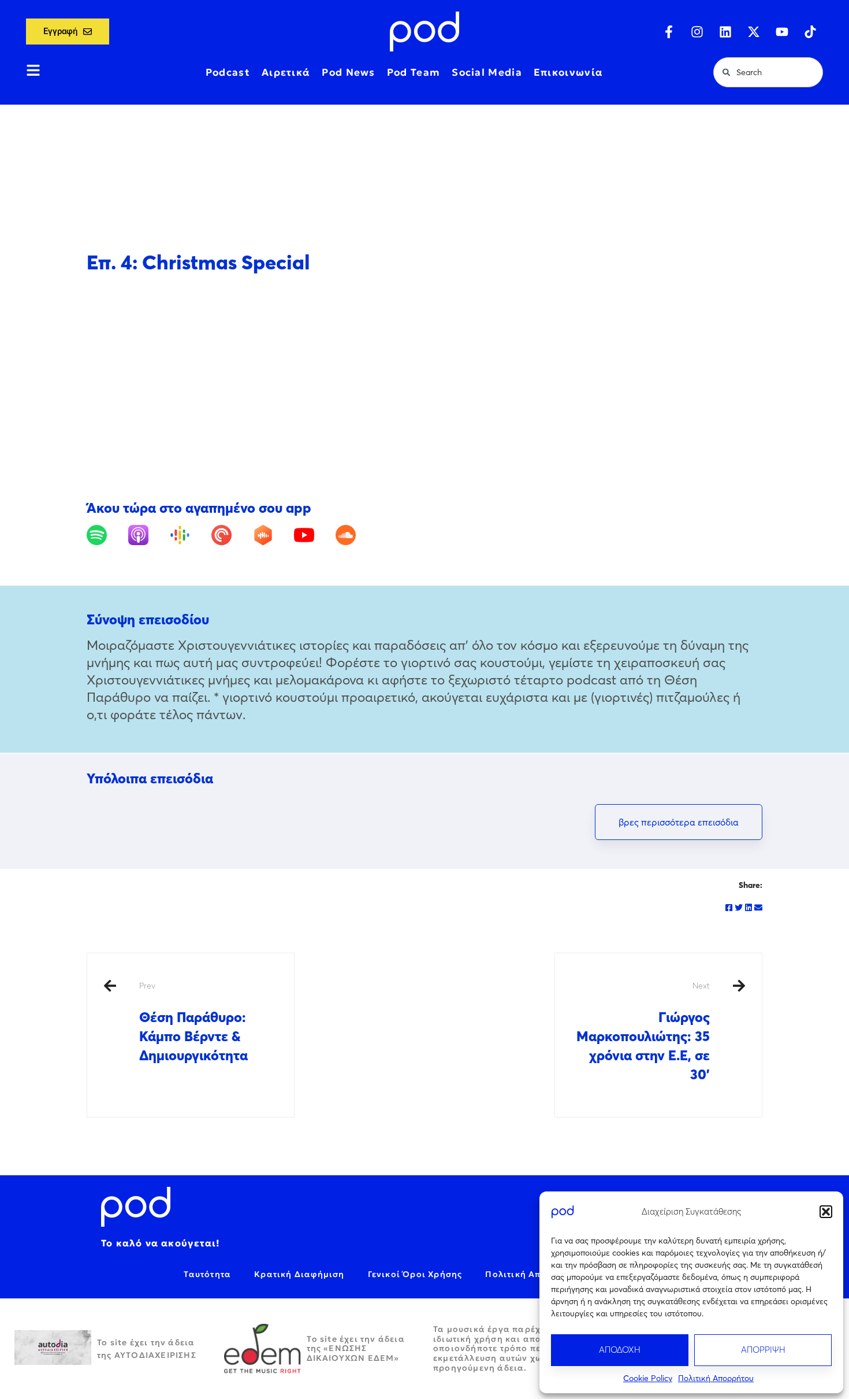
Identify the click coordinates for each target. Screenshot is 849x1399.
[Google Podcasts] (189, 535)
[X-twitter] (753, 32)
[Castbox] (272, 535)
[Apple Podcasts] (147, 535)
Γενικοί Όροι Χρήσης (415, 1274)
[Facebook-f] (669, 32)
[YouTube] (313, 535)
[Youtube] (782, 32)
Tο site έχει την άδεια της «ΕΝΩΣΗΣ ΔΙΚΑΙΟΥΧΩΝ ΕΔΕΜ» (356, 1349)
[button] (826, 1211)
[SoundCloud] (355, 535)
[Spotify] (106, 535)
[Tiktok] (810, 32)
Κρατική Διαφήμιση (299, 1274)
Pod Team (413, 72)
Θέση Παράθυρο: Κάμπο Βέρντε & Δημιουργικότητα (193, 1022)
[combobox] (768, 72)
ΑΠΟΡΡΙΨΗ (763, 1349)
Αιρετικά (286, 72)
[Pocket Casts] (230, 535)
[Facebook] (728, 907)
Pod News (348, 72)
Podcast (228, 72)
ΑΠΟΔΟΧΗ (620, 1349)
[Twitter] (739, 907)
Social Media (487, 72)
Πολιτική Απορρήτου (716, 1378)
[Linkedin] (725, 32)
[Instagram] (697, 32)
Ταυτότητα (207, 1274)
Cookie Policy (647, 1378)
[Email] (758, 907)
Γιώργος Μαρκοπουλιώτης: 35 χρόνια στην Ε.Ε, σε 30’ (643, 1031)
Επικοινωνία (568, 72)
